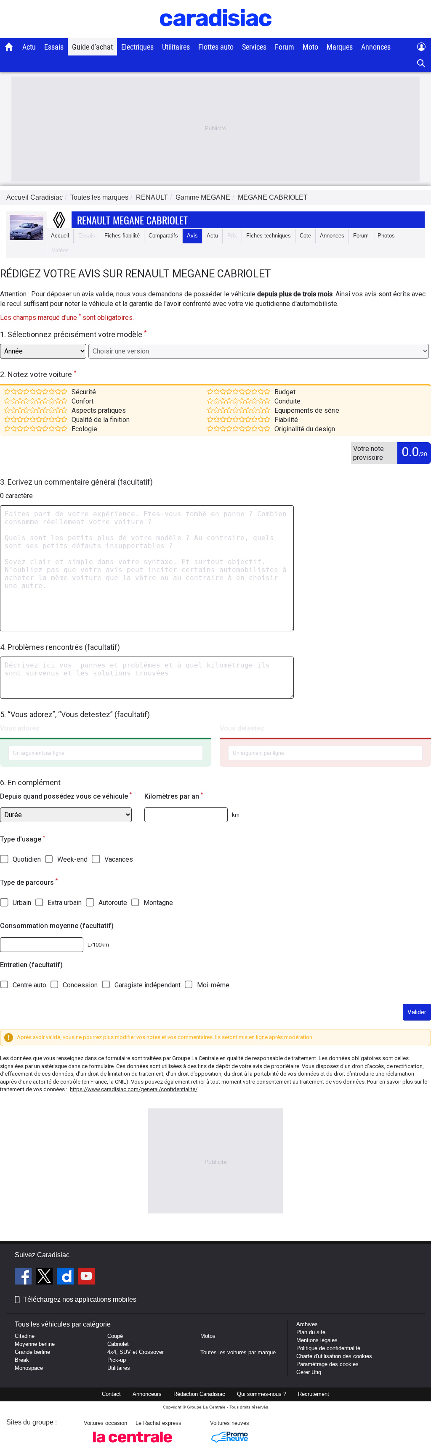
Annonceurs (147, 1394)
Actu (29, 46)
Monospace (29, 1368)
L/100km (98, 945)
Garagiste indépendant (147, 985)
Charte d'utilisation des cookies (334, 1356)
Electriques (137, 46)
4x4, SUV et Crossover (135, 1352)
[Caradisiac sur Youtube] (86, 1277)
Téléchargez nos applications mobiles (79, 1299)
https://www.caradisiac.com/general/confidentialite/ (133, 1089)
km (235, 815)
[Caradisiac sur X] (45, 1277)
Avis (192, 235)
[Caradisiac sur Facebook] (24, 1277)
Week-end (72, 859)
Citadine (25, 1336)
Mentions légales (317, 1340)
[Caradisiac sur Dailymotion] (66, 1277)
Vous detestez (242, 728)
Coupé (115, 1336)
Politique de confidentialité (328, 1348)
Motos (208, 1336)
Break (22, 1360)
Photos (386, 235)
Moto (310, 46)
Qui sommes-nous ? (261, 1394)
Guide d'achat (92, 46)
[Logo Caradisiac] (215, 34)
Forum (284, 46)
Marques (340, 46)
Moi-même (213, 985)
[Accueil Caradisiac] (9, 46)
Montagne (158, 903)
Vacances (118, 859)
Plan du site (310, 1332)
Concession (80, 985)
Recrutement (313, 1394)
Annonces (376, 46)
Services (254, 46)
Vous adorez (20, 728)
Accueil (60, 235)
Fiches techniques (268, 235)
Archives (307, 1324)
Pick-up (116, 1360)
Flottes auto (216, 46)
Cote (305, 235)
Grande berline (32, 1352)
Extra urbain (65, 903)
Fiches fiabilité (122, 235)
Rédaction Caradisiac (199, 1394)
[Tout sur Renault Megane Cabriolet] (26, 238)
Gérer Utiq (308, 1372)
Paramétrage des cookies (327, 1364)
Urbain (22, 903)
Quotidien (27, 859)
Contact (111, 1394)
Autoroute (112, 903)
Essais (54, 46)
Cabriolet (118, 1344)
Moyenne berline (35, 1344)
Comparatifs (163, 235)
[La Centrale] (132, 1445)
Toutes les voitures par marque (238, 1352)
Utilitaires (176, 46)
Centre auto (29, 985)
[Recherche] (421, 63)
